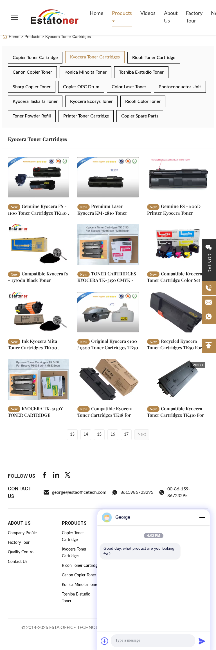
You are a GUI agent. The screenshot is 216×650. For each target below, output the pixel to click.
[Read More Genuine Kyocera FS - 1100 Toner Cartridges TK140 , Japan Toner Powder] (38, 177)
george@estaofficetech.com (79, 492)
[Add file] (105, 641)
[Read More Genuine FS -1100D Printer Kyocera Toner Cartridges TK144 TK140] (177, 177)
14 (86, 434)
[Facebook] (44, 476)
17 (126, 434)
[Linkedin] (56, 476)
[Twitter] (67, 476)
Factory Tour (194, 17)
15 (99, 434)
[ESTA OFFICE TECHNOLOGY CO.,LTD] (55, 17)
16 (113, 434)
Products (122, 13)
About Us (170, 17)
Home (97, 13)
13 (72, 434)
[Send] (201, 641)
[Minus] (202, 517)
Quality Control (21, 552)
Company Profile (22, 533)
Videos (148, 13)
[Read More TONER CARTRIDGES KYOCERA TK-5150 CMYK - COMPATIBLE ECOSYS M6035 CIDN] (107, 244)
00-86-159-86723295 (178, 492)
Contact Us (17, 562)
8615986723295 (136, 492)
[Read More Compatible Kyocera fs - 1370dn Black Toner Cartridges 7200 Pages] (38, 244)
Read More (49, 193)
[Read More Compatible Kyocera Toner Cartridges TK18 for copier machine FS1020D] (107, 379)
